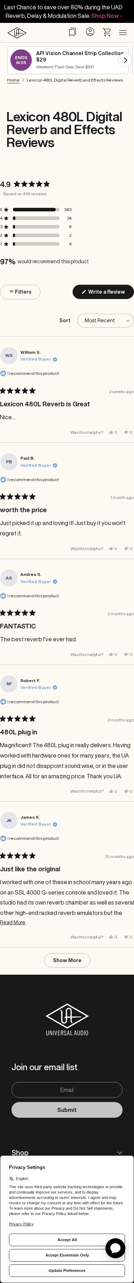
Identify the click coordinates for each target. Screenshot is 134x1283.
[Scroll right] (125, 60)
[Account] (89, 31)
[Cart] (107, 32)
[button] (35, 209)
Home (13, 80)
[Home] (17, 33)
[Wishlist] (72, 31)
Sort (65, 320)
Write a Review (110, 294)
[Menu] (123, 33)
